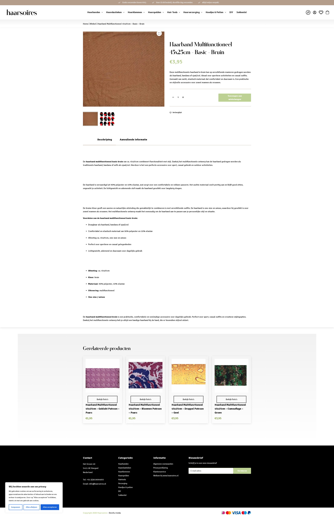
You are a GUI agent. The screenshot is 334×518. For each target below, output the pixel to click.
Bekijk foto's (102, 399)
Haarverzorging (191, 12)
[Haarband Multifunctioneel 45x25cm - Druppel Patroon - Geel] (188, 376)
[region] (34, 497)
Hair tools (172, 12)
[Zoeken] (308, 12)
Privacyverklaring (160, 468)
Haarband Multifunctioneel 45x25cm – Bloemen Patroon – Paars (145, 408)
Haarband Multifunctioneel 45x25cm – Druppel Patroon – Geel (188, 408)
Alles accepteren (50, 507)
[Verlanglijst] (321, 12)
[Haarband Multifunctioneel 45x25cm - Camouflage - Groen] (232, 376)
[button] (102, 389)
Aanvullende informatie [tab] (133, 139)
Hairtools (122, 479)
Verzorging (122, 483)
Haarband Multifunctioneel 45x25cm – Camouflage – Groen (230, 408)
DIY (231, 12)
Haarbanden (93, 12)
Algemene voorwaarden (163, 464)
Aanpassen (15, 507)
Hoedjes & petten (125, 487)
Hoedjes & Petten (214, 12)
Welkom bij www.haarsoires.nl (165, 475)
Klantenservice (159, 472)
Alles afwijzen (31, 507)
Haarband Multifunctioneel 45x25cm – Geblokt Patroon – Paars (102, 408)
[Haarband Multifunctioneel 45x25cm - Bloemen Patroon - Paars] (146, 376)
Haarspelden (154, 12)
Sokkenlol (242, 12)
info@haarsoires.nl (97, 484)
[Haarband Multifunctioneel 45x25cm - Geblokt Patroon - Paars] (103, 376)
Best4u (112, 513)
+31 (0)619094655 (95, 479)
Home (85, 24)
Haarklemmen (135, 12)
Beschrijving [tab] (104, 139)
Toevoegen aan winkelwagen (235, 98)
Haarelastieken (114, 12)
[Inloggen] (314, 12)
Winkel (93, 24)
